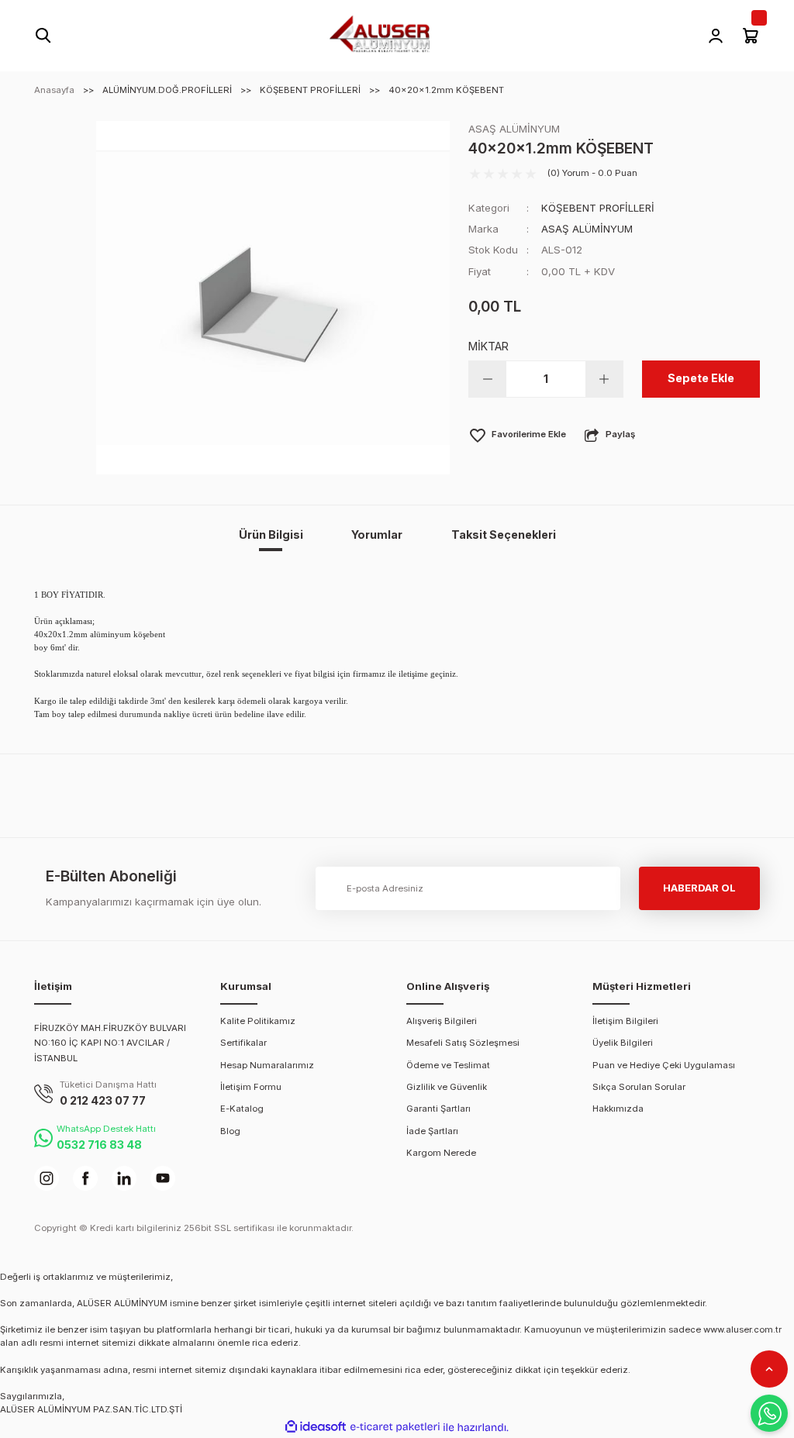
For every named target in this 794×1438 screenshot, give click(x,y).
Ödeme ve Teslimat (448, 1065)
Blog (230, 1131)
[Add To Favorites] (517, 435)
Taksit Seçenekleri (503, 534)
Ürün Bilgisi (271, 534)
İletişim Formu (250, 1086)
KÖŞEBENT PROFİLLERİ (597, 208)
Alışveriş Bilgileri (441, 1021)
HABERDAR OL (699, 887)
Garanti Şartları (438, 1108)
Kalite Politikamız (257, 1021)
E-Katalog (242, 1108)
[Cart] (750, 35)
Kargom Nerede (441, 1152)
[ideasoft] (316, 1427)
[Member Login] (715, 35)
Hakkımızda (618, 1108)
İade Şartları (432, 1131)
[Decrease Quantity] (487, 379)
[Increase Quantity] (604, 379)
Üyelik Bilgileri (622, 1042)
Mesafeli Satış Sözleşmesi (463, 1042)
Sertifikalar (243, 1042)
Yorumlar (376, 534)
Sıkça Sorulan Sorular (638, 1086)
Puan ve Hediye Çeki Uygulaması (663, 1065)
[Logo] (380, 34)
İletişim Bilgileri (625, 1021)
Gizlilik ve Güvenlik (446, 1086)
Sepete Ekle (701, 378)
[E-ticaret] (395, 1427)
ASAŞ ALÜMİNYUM (514, 128)
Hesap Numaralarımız (267, 1065)
